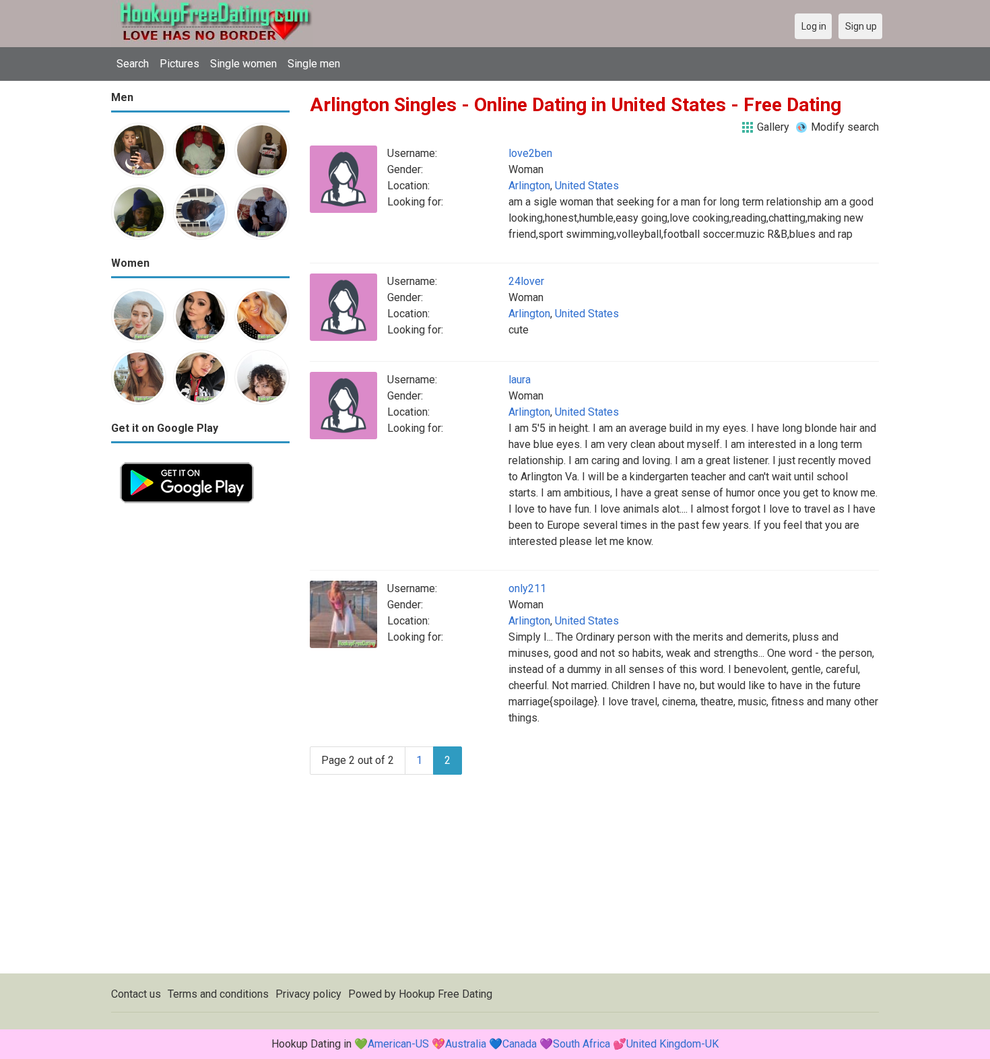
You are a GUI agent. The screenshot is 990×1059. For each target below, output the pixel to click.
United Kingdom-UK (672, 1043)
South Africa (581, 1043)
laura (519, 379)
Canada (519, 1043)
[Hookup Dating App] (187, 461)
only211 (527, 588)
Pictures (179, 63)
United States (587, 185)
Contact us (136, 994)
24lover (526, 281)
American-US (398, 1043)
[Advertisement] (200, 714)
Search (133, 63)
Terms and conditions (218, 994)
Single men (314, 63)
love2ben (530, 153)
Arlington (529, 185)
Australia (465, 1043)
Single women (243, 63)
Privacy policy (308, 994)
